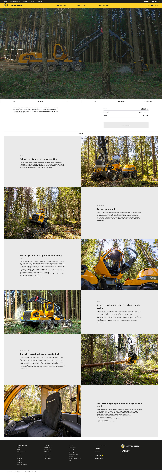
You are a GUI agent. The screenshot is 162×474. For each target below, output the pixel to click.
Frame (13, 101)
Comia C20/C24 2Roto (22, 464)
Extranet (146, 1)
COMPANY (97, 448)
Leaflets (71, 456)
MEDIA (70, 445)
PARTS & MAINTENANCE (104, 5)
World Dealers (155, 1)
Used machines (25, 1)
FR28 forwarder (47, 451)
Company (6, 1)
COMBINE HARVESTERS (22, 445)
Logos (70, 460)
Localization (40, 1)
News (70, 451)
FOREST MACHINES (48, 445)
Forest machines (81, 5)
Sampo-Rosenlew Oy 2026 (13, 471)
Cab (67, 101)
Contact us (33, 1)
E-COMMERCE (99, 455)
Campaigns (72, 449)
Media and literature (15, 1)
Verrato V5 (19, 449)
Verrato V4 (19, 447)
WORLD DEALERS (100, 458)
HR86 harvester (47, 456)
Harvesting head (121, 101)
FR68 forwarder (47, 458)
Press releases (72, 452)
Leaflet (81, 133)
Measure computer (148, 101)
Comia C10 (19, 458)
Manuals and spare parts (75, 458)
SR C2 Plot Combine (21, 451)
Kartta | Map (124, 454)
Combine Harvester (60, 5)
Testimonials (72, 447)
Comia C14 (19, 462)
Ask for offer (126, 125)
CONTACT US (98, 451)
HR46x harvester (48, 447)
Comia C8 (19, 456)
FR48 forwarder (47, 454)
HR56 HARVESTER (48, 449)
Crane (94, 101)
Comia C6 (19, 454)
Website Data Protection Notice (32, 471)
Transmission (40, 101)
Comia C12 (19, 460)
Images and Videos (73, 454)
